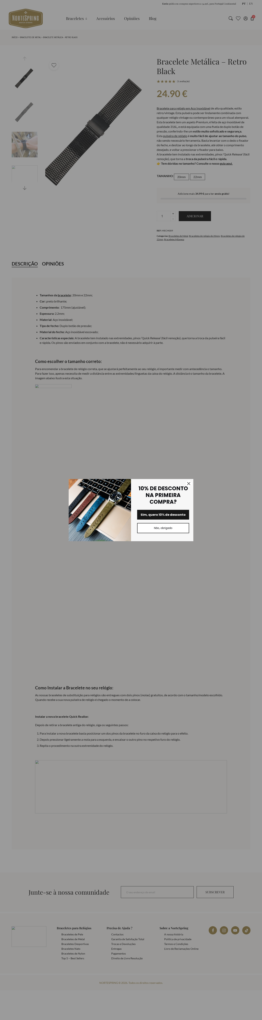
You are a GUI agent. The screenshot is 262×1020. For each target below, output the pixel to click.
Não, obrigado (163, 528)
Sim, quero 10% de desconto (163, 514)
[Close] (188, 483)
